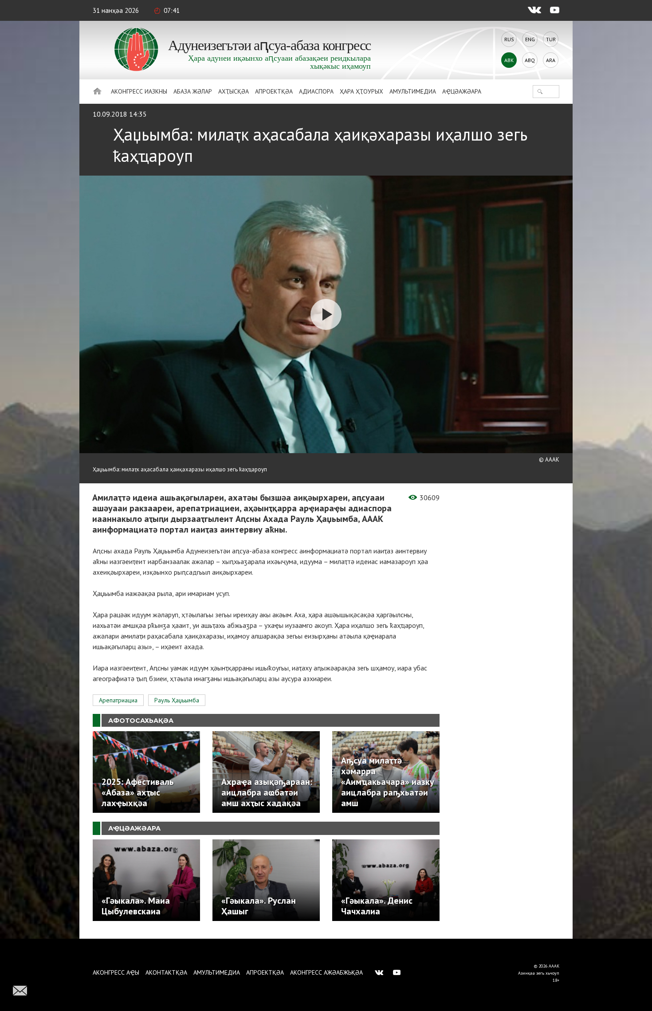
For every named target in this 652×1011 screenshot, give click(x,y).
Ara (550, 60)
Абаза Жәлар (192, 91)
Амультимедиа (412, 91)
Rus (509, 39)
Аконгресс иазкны (139, 91)
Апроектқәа (274, 91)
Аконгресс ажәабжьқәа (326, 972)
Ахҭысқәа (233, 91)
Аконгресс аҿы (116, 972)
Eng (530, 39)
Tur (551, 39)
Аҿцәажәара (461, 91)
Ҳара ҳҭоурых (361, 91)
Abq (530, 60)
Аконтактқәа (166, 972)
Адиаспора (316, 91)
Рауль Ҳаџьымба (176, 700)
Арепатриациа (118, 700)
